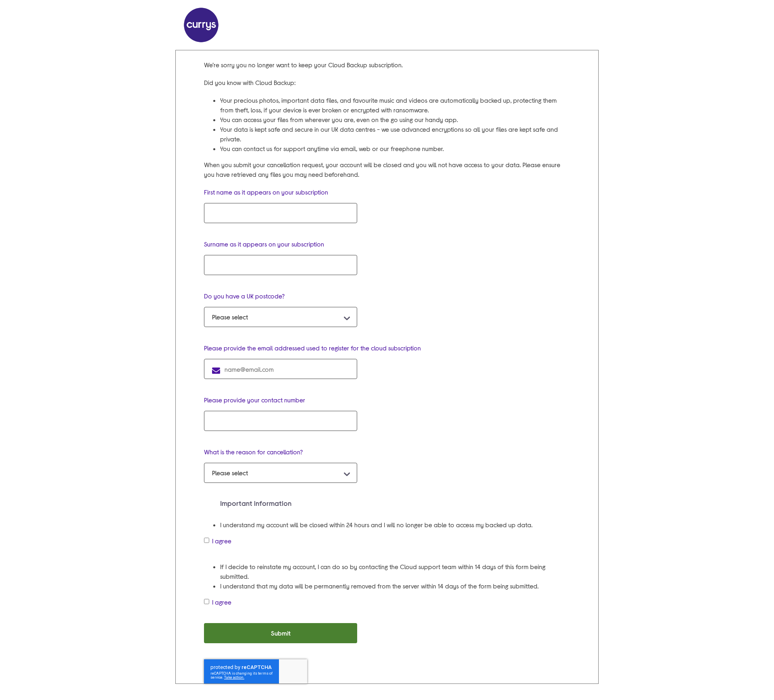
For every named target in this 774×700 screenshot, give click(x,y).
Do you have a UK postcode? (244, 296)
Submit (281, 633)
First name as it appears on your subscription (266, 192)
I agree (221, 541)
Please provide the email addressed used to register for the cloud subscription (312, 348)
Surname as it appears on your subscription (264, 244)
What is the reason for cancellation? (253, 452)
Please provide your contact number (254, 400)
